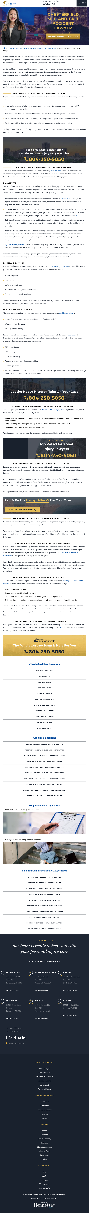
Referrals (44, 1143)
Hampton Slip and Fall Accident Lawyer (44, 784)
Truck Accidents (44, 722)
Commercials (44, 1188)
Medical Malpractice (44, 699)
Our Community (44, 1139)
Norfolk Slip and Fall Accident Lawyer (45, 761)
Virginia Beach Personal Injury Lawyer (44, 889)
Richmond (44, 1102)
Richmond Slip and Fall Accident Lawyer (44, 744)
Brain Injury (44, 676)
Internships (44, 1155)
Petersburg (44, 1106)
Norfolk (44, 1118)
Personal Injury (44, 1069)
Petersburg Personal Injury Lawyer (44, 883)
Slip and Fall (44, 1085)
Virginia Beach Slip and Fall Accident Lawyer (44, 756)
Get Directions (13, 990)
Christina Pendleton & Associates (39, 1194)
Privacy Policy (36, 1198)
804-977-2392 (15, 1031)
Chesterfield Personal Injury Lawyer (43, 49)
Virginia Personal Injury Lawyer (18, 49)
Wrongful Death (44, 728)
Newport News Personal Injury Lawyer (44, 923)
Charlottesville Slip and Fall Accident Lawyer (44, 790)
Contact (44, 1180)
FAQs (44, 1176)
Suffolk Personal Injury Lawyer (45, 917)
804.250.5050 (49, 4)
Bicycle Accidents (44, 671)
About (44, 1131)
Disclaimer (46, 1198)
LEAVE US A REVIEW (16, 1043)
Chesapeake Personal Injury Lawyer (44, 929)
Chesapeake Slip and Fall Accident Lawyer (44, 773)
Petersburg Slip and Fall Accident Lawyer (44, 750)
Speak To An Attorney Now (22, 509)
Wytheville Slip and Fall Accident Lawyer (44, 767)
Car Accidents (44, 688)
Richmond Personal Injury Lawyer (44, 894)
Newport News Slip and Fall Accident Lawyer (44, 779)
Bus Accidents (44, 682)
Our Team (44, 1135)
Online (44, 1159)
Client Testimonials (44, 1147)
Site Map (54, 1198)
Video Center (44, 1184)
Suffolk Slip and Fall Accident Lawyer (44, 796)
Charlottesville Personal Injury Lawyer (44, 911)
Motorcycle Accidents (44, 705)
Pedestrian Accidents (44, 711)
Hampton (44, 1114)
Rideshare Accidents (44, 717)
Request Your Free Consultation (63, 36)
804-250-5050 (47, 159)
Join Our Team (44, 1151)
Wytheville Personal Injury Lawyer (44, 877)
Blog (44, 1172)
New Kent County (44, 1110)
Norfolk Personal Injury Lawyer (44, 900)
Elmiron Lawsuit (44, 694)
